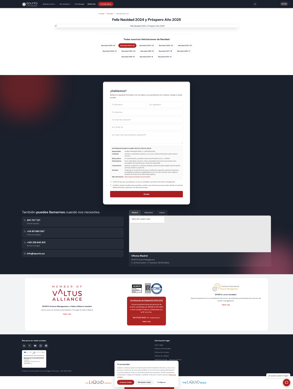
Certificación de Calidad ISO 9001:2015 (146, 300)
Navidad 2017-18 (165, 51)
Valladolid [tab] (148, 212)
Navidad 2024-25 (127, 45)
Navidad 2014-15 (146, 57)
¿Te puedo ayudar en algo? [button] (278, 376)
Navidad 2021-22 (185, 45)
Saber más (67, 314)
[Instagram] (40, 346)
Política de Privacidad (163, 349)
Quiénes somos (48, 4)
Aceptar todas (126, 382)
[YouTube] (35, 346)
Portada (101, 14)
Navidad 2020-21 (110, 51)
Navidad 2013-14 (164, 57)
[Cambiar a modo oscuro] (255, 4)
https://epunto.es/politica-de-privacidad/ (137, 177)
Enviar (146, 194)
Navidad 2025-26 (108, 45)
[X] (29, 346)
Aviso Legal (159, 345)
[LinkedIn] (24, 346)
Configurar (161, 382)
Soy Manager (79, 4)
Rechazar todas (144, 382)
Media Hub (92, 4)
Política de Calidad (162, 356)
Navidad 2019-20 (128, 51)
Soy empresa (64, 4)
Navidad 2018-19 (147, 51)
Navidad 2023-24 (147, 45)
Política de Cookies (162, 352)
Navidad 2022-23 (166, 45)
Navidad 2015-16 (128, 57)
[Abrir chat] (286, 382)
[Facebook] (46, 346)
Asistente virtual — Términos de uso (168, 360)
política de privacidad (133, 185)
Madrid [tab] (135, 212)
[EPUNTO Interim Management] (30, 4)
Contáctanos (105, 4)
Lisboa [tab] (162, 212)
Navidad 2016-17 (183, 51)
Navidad (110, 14)
